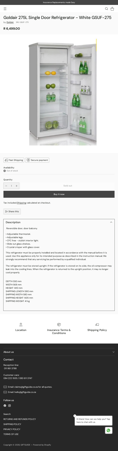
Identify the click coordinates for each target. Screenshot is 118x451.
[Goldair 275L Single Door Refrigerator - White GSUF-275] (59, 93)
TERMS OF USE (11, 434)
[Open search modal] (106, 9)
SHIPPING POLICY (12, 424)
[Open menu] (5, 9)
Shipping (21, 202)
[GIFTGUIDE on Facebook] (5, 406)
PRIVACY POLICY (11, 429)
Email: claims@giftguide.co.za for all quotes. (30, 386)
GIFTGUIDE (25, 445)
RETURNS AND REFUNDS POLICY (19, 419)
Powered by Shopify (42, 445)
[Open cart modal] (112, 9)
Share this (13, 211)
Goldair (10, 22)
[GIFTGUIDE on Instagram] (9, 406)
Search (7, 414)
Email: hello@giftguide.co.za (22, 392)
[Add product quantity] (16, 186)
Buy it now (59, 194)
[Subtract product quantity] (6, 186)
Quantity (7, 179)
